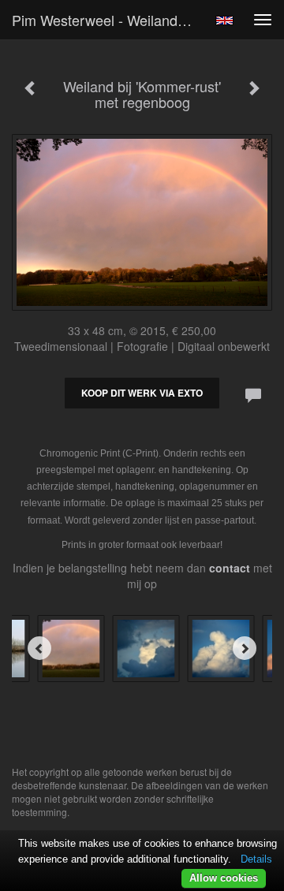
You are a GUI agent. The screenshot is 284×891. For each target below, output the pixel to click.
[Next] (244, 648)
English (224, 20)
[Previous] (39, 648)
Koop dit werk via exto (142, 393)
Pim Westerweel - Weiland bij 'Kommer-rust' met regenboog (109, 19)
